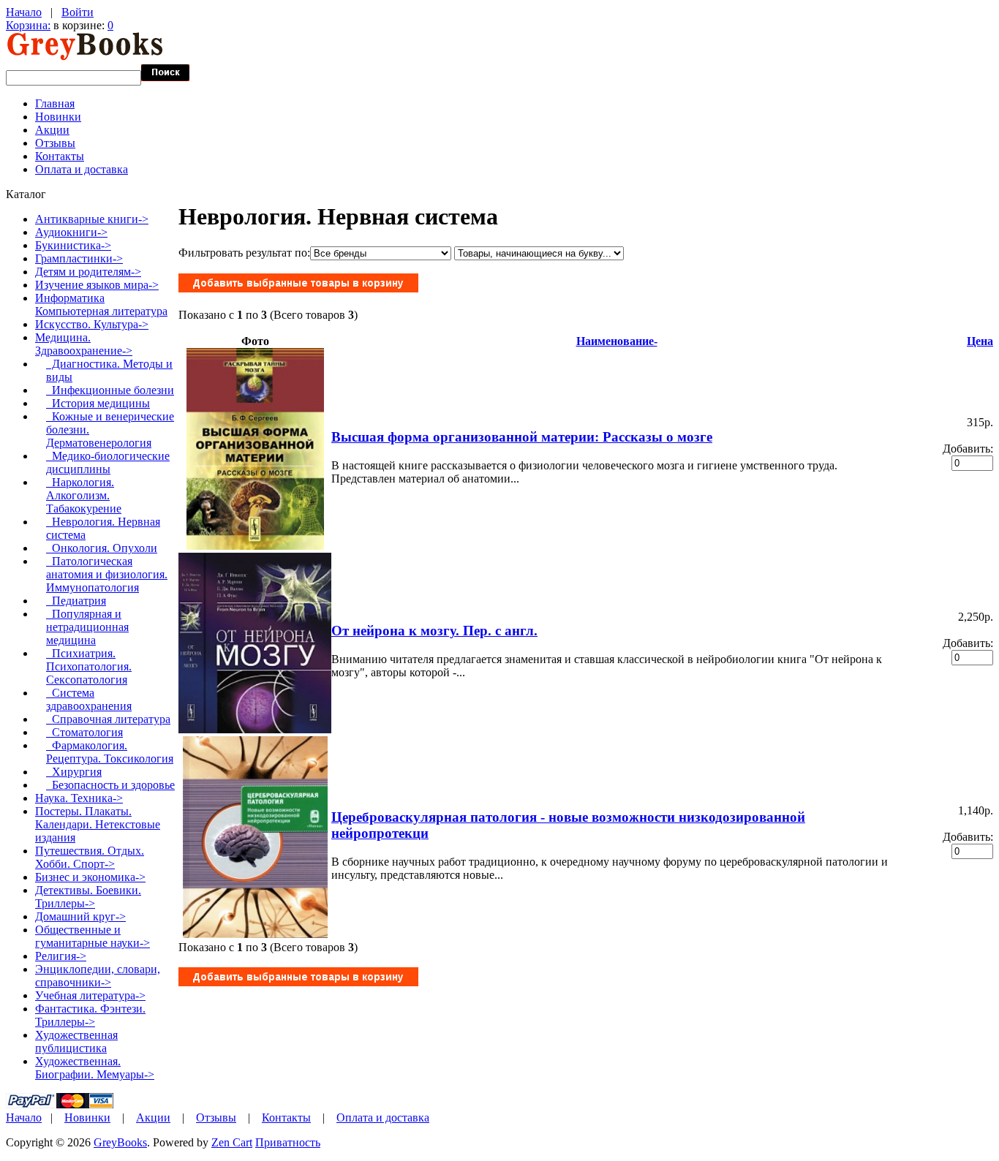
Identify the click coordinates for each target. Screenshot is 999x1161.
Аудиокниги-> (71, 232)
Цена (980, 341)
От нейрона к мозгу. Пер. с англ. (434, 630)
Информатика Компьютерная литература (101, 304)
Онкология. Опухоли (101, 548)
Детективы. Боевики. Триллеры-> (88, 896)
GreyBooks (120, 1142)
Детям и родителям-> (88, 271)
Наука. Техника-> (79, 798)
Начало (24, 12)
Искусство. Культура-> (91, 324)
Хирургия (74, 771)
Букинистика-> (73, 245)
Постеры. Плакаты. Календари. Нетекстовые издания (97, 824)
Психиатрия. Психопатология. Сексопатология (89, 666)
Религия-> (60, 956)
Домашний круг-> (80, 916)
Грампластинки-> (79, 258)
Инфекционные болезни (110, 390)
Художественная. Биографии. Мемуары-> (94, 1068)
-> (83, 344)
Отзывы (55, 143)
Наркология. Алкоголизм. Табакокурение (83, 495)
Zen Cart (231, 1142)
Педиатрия (76, 600)
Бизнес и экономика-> (90, 877)
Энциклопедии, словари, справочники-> (97, 975)
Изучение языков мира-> (97, 285)
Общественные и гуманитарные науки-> (92, 936)
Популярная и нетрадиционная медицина (87, 627)
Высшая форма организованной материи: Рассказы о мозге (521, 437)
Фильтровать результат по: (244, 252)
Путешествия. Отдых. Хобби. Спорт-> (89, 857)
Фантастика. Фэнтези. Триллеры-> (90, 1015)
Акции (52, 130)
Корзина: (28, 25)
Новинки (58, 116)
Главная (55, 103)
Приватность (287, 1142)
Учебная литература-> (90, 995)
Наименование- (616, 341)
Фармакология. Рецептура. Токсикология (109, 752)
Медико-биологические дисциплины (108, 462)
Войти (77, 12)
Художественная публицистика (76, 1041)
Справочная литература (108, 719)
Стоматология (84, 732)
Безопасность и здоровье (110, 785)
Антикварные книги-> (91, 219)
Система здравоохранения (89, 699)
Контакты (59, 156)
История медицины (98, 403)
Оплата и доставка (81, 169)
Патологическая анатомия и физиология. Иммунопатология (106, 574)
